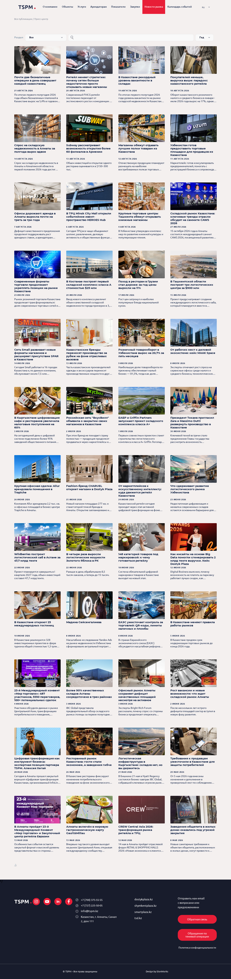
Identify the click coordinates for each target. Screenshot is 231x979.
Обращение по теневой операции (197, 935)
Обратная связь (197, 919)
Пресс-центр (41, 19)
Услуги (82, 6)
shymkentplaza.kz (145, 905)
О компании (50, 6)
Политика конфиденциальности (197, 947)
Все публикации (23, 19)
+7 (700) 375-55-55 (92, 899)
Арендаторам (98, 6)
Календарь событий (179, 6)
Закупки (135, 6)
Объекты (67, 6)
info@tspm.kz (89, 911)
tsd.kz (138, 918)
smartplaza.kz (143, 911)
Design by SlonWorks (157, 971)
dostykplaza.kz (143, 899)
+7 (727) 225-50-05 (92, 905)
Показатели (118, 6)
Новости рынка (154, 6)
